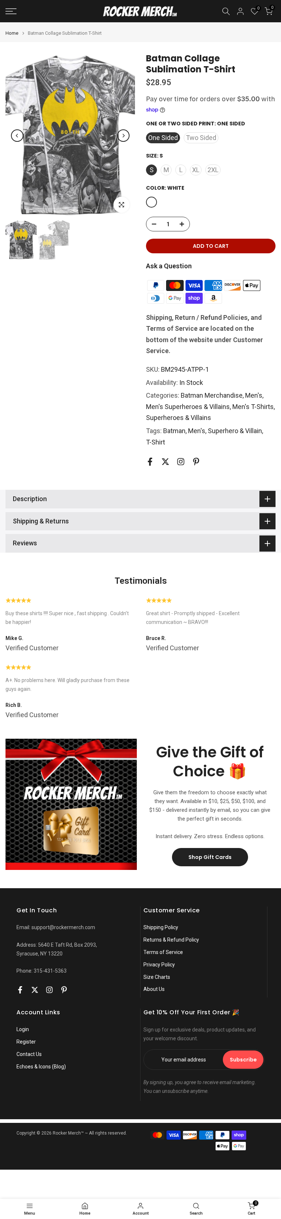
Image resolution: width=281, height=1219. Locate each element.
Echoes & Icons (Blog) (41, 1067)
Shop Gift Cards (210, 857)
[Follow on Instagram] (181, 461)
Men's (253, 395)
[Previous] (17, 135)
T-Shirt (155, 442)
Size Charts (156, 977)
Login (22, 1029)
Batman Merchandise (212, 395)
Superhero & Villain (235, 431)
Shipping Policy (160, 927)
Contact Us (29, 1054)
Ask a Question (169, 266)
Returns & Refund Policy (171, 940)
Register (26, 1042)
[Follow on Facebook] (150, 461)
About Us (154, 989)
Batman (174, 431)
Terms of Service (163, 952)
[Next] (123, 135)
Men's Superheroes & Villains (188, 406)
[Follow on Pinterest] (196, 461)
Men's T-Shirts (253, 406)
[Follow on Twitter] (165, 461)
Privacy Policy (159, 965)
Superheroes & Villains (178, 417)
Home (11, 33)
